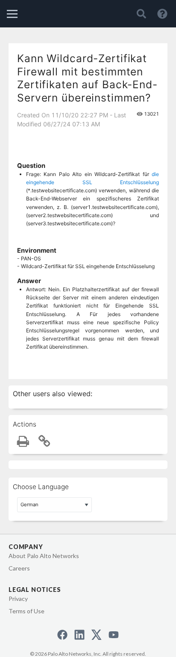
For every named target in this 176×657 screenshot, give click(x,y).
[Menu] (12, 14)
